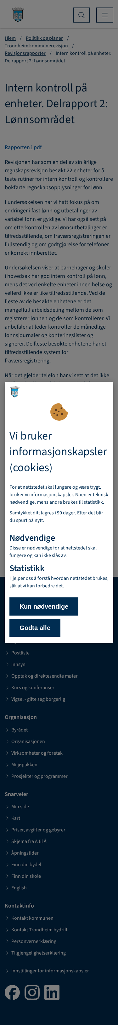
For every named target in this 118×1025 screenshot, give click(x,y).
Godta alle (35, 627)
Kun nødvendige (44, 606)
